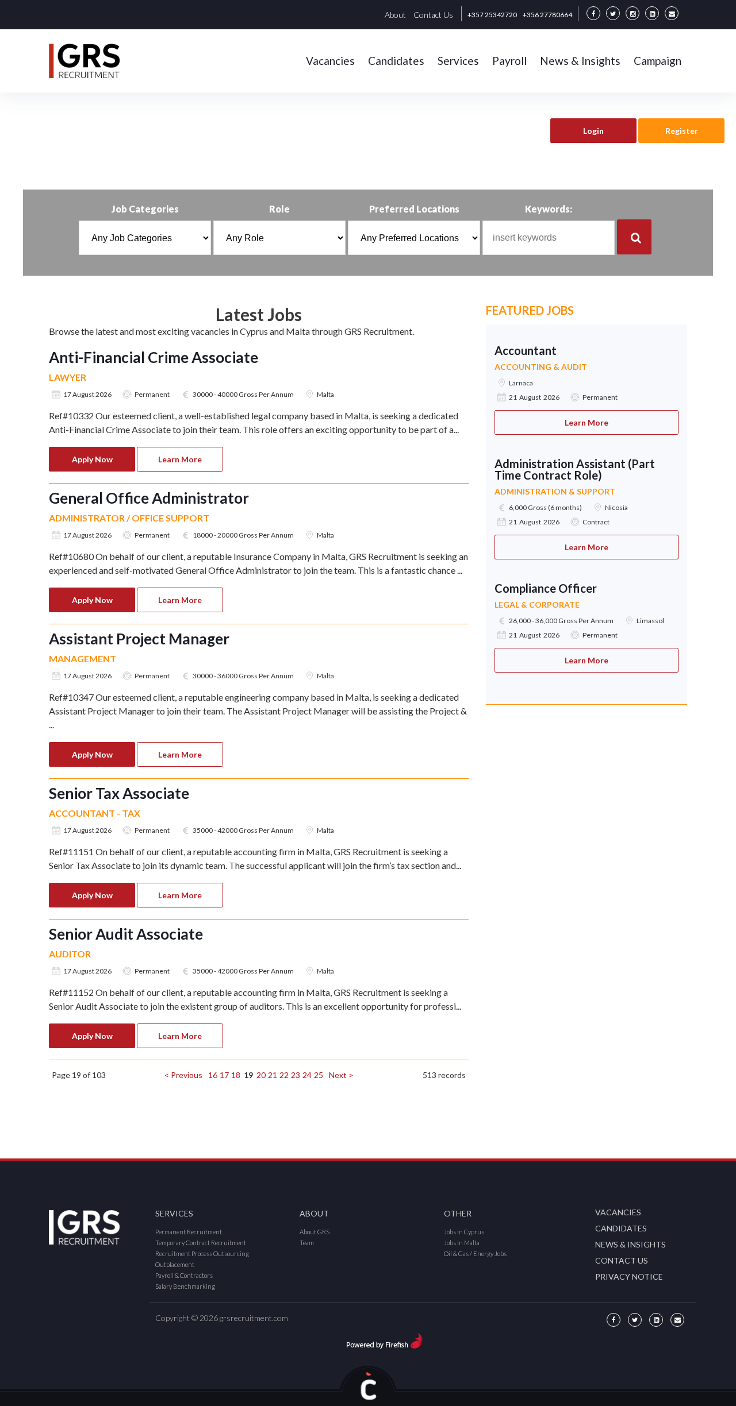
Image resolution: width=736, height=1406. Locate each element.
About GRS (314, 1231)
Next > (341, 1075)
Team (307, 1242)
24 (307, 1075)
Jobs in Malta (462, 1242)
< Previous (183, 1075)
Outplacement (174, 1264)
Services (458, 60)
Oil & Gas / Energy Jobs (475, 1253)
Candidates (396, 60)
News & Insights (580, 60)
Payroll (509, 60)
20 (261, 1075)
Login (593, 131)
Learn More (180, 459)
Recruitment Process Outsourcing (202, 1253)
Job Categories (145, 208)
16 (212, 1075)
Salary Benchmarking (185, 1286)
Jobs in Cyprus (464, 1231)
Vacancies (330, 60)
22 (284, 1075)
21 (272, 1075)
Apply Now (92, 459)
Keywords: (548, 208)
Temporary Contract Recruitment (200, 1242)
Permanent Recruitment (188, 1231)
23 (295, 1075)
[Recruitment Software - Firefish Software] (384, 1339)
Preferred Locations (414, 208)
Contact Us (433, 15)
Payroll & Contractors (184, 1275)
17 (224, 1075)
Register (681, 131)
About (395, 15)
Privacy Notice (629, 1276)
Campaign (657, 60)
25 (318, 1075)
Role (279, 208)
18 (235, 1075)
